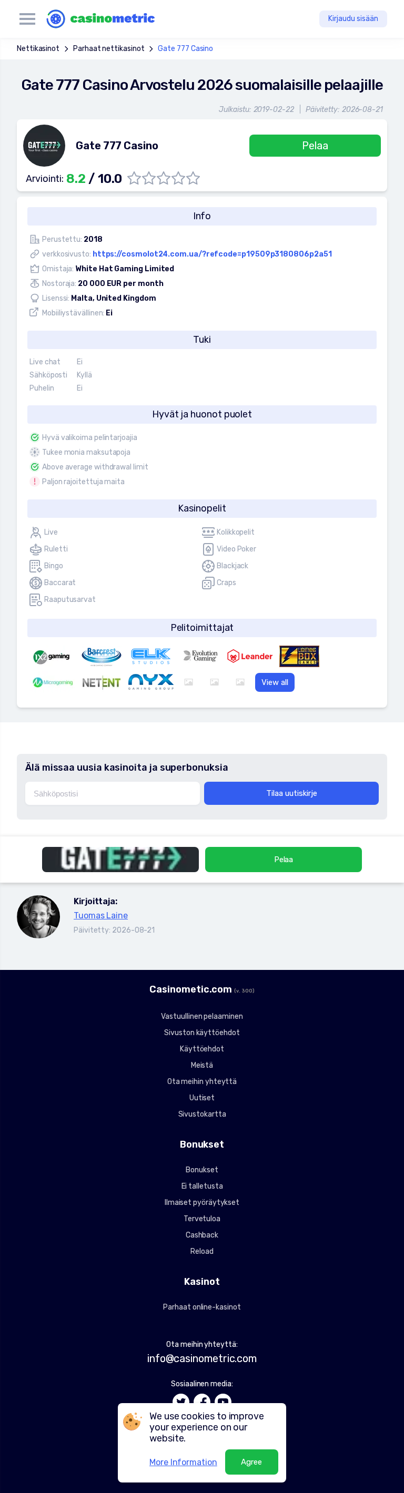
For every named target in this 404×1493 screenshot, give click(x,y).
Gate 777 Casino (185, 48)
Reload (202, 1251)
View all (274, 682)
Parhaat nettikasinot (108, 48)
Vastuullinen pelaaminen (202, 1016)
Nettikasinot (38, 48)
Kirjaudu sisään (353, 18)
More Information (183, 1462)
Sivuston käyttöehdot (201, 1032)
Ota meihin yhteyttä (202, 1081)
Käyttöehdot (202, 1049)
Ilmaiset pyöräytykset (202, 1202)
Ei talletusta (202, 1186)
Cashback (202, 1235)
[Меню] (27, 18)
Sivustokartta (202, 1114)
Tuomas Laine (101, 916)
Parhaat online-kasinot (201, 1307)
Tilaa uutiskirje (291, 793)
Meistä (202, 1065)
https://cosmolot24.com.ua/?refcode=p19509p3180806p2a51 (212, 254)
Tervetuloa (202, 1218)
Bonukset (202, 1169)
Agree (251, 1462)
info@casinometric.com (202, 1358)
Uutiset (202, 1097)
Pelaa (315, 145)
